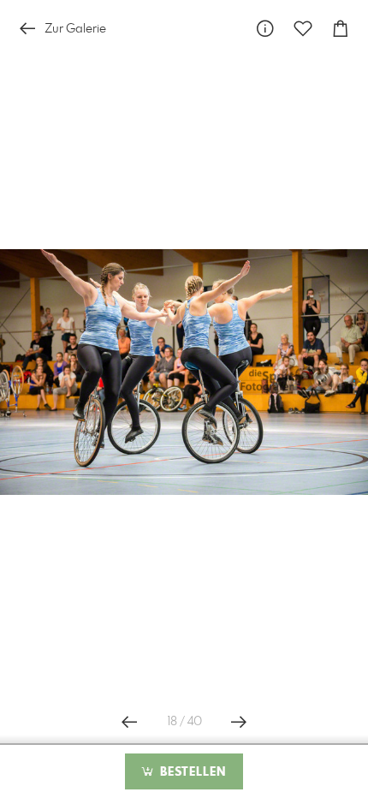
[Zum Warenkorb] (340, 28)
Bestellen (191, 772)
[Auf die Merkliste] (303, 28)
